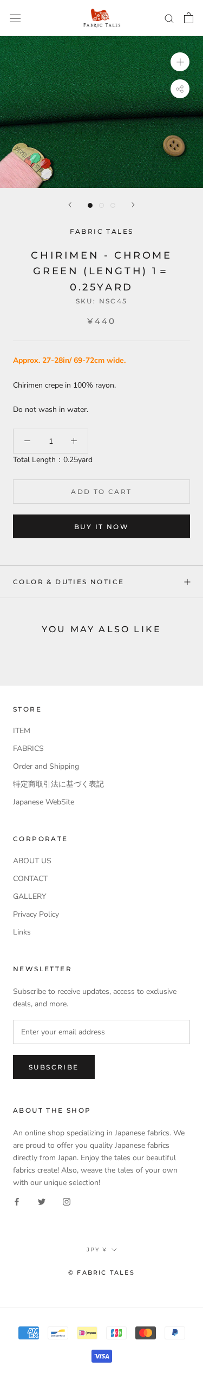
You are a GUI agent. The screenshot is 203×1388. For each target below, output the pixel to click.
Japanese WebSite (43, 802)
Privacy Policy (36, 914)
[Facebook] (17, 1201)
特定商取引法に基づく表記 (58, 784)
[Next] (133, 204)
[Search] (169, 18)
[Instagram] (66, 1201)
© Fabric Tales (101, 1272)
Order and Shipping (46, 766)
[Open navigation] (15, 18)
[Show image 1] (90, 205)
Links (22, 932)
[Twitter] (41, 1201)
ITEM (21, 731)
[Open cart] (188, 17)
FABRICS (28, 748)
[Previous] (69, 204)
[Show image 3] (112, 205)
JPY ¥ (97, 1249)
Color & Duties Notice (68, 582)
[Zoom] (180, 61)
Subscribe (54, 1067)
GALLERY (29, 896)
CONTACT (30, 879)
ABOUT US (32, 861)
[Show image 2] (101, 205)
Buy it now (101, 527)
